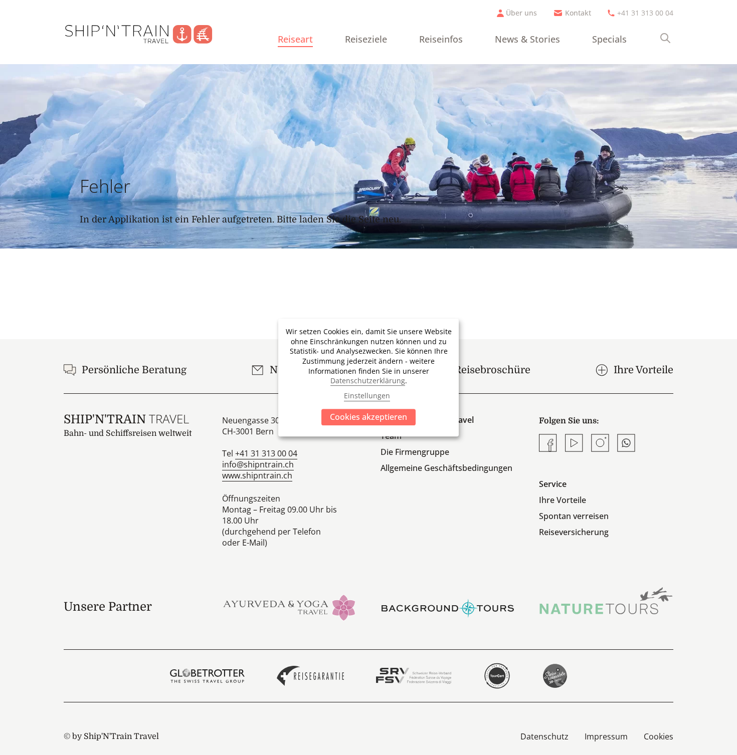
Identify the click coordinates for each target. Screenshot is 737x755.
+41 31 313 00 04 (645, 13)
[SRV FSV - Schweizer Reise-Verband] (413, 676)
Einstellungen (367, 396)
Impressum (606, 736)
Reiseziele (366, 39)
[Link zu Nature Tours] (606, 600)
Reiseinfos (441, 39)
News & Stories (527, 39)
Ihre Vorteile (562, 500)
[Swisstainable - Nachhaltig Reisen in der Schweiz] (555, 676)
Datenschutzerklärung (367, 380)
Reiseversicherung (574, 532)
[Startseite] (147, 32)
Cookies (658, 736)
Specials (609, 39)
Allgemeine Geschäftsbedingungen (446, 467)
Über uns (521, 13)
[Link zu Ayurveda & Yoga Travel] (289, 606)
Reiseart (295, 39)
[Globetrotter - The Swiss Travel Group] (207, 676)
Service (553, 483)
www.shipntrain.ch (257, 475)
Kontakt (578, 13)
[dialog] (368, 378)
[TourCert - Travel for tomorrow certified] (497, 676)
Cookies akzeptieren (368, 416)
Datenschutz (544, 736)
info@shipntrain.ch (258, 464)
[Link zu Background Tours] (448, 606)
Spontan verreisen (574, 516)
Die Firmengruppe (415, 451)
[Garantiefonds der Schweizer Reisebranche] (310, 676)
